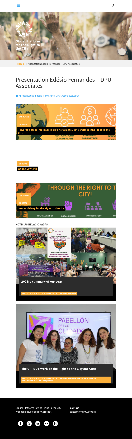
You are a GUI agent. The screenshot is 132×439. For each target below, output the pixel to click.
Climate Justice (35, 293)
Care (24, 293)
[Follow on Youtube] (37, 423)
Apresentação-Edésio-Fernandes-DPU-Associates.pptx (48, 95)
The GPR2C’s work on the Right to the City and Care (58, 369)
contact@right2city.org (83, 411)
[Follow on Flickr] (46, 423)
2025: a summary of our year (41, 281)
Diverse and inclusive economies (60, 293)
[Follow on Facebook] (20, 423)
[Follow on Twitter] (29, 423)
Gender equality (44, 380)
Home (20, 63)
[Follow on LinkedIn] (55, 423)
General (23, 124)
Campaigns (24, 117)
